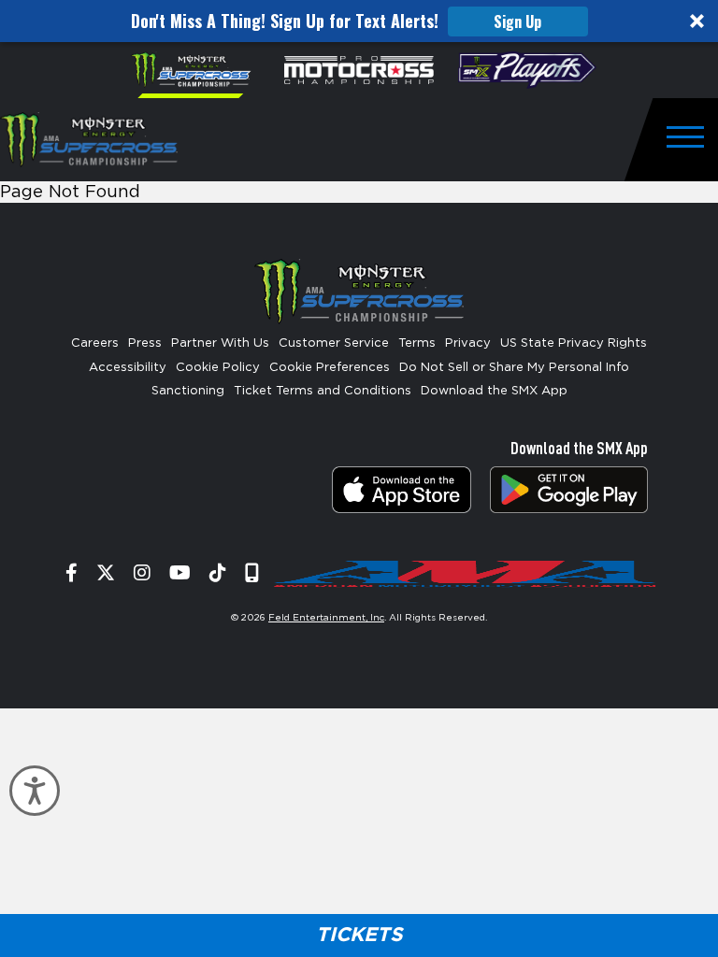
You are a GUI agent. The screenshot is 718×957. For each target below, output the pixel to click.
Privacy (468, 343)
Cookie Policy (218, 368)
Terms (417, 343)
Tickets (359, 935)
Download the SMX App (494, 391)
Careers (95, 343)
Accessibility (127, 368)
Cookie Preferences (329, 368)
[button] (359, 21)
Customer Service (334, 343)
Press (145, 343)
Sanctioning (187, 391)
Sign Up (517, 21)
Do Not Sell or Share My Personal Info (514, 368)
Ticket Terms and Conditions (322, 391)
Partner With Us (220, 343)
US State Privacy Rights (573, 343)
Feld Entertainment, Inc (326, 617)
